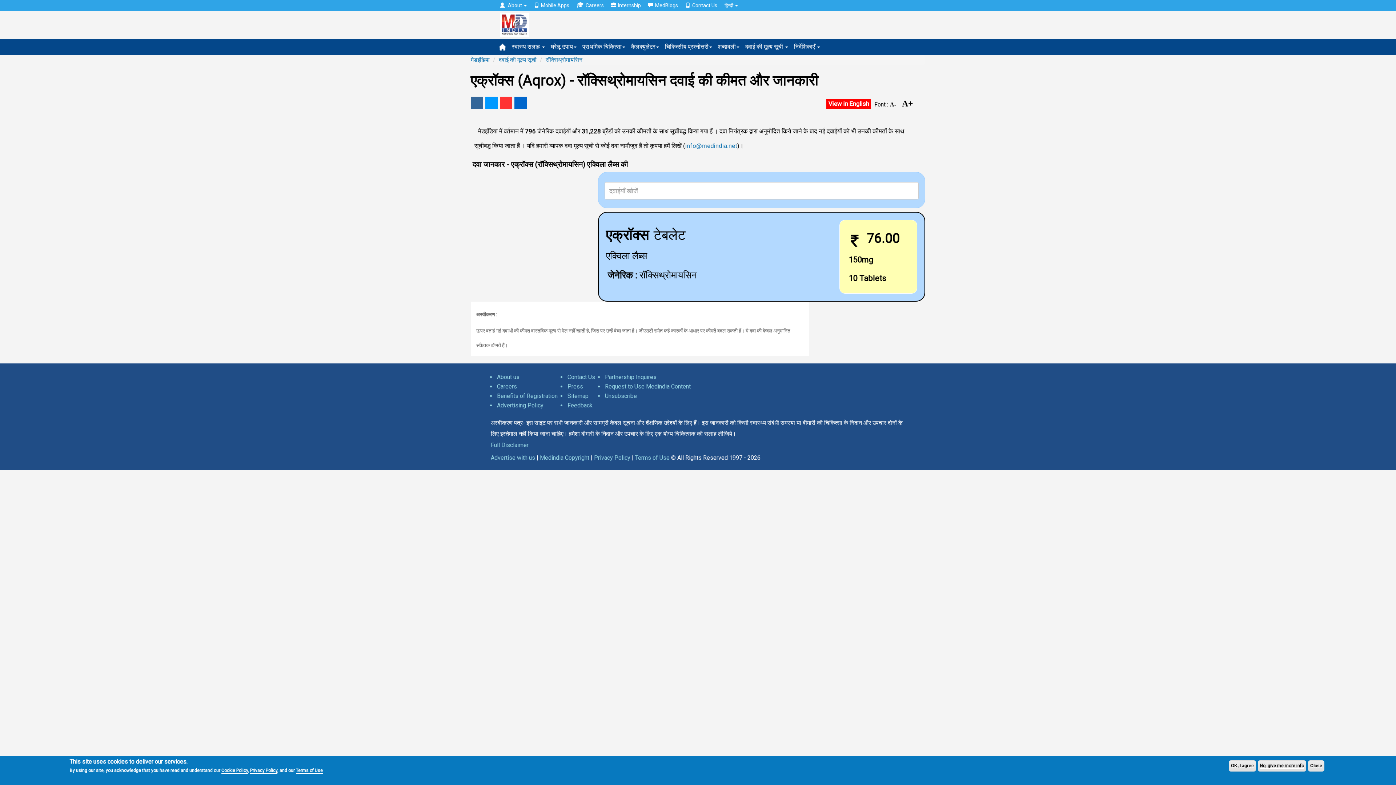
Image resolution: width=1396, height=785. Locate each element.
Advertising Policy (520, 405)
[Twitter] (491, 103)
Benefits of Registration (527, 395)
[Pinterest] (506, 103)
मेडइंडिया (480, 59)
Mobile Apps (555, 5)
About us (508, 377)
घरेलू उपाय (562, 46)
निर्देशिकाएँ (805, 46)
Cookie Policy (234, 770)
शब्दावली (727, 46)
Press (575, 386)
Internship (629, 5)
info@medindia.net (711, 145)
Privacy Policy (263, 770)
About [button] (515, 5)
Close (1316, 765)
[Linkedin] (520, 103)
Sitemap (578, 395)
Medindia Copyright (564, 457)
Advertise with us (513, 457)
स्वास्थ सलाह (526, 46)
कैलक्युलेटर (643, 46)
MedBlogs (666, 5)
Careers (595, 5)
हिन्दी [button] (729, 5)
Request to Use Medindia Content (648, 386)
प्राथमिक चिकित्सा (602, 46)
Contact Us (704, 5)
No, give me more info (1282, 765)
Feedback (580, 405)
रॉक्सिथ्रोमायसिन (564, 59)
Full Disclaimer (510, 445)
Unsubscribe (621, 395)
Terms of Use (309, 770)
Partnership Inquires (631, 377)
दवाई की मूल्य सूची (765, 46)
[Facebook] (477, 103)
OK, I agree (1242, 765)
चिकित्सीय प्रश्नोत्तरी (687, 46)
